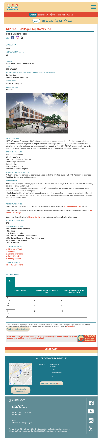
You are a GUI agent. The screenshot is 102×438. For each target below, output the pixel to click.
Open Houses (51, 349)
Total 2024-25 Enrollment (15, 220)
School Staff (18, 400)
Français (69, 14)
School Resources (13, 262)
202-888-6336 (16, 415)
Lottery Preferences (14, 247)
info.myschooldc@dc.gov (22, 423)
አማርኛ (48, 14)
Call (60, 21)
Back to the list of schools (18, 329)
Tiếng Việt (61, 14)
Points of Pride (11, 181)
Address (9, 61)
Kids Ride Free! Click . (51, 383)
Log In (36, 21)
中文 (53, 14)
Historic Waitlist (34, 217)
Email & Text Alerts (19, 407)
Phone (8, 67)
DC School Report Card (72, 206)
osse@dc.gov (70, 326)
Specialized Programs (14, 152)
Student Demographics (14, 226)
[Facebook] (91, 403)
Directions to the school (20, 390)
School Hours (11, 81)
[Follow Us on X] (91, 429)
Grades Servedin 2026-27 (11, 45)
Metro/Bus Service (54, 366)
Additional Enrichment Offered (17, 172)
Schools (49, 21)
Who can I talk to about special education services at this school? (30, 72)
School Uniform (12, 87)
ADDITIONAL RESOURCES (14, 204)
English (33, 14)
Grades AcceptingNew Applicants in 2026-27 (15, 52)
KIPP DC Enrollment (14, 264)
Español (41, 14)
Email (70, 21)
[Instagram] (91, 420)
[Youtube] (91, 412)
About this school (12, 138)
